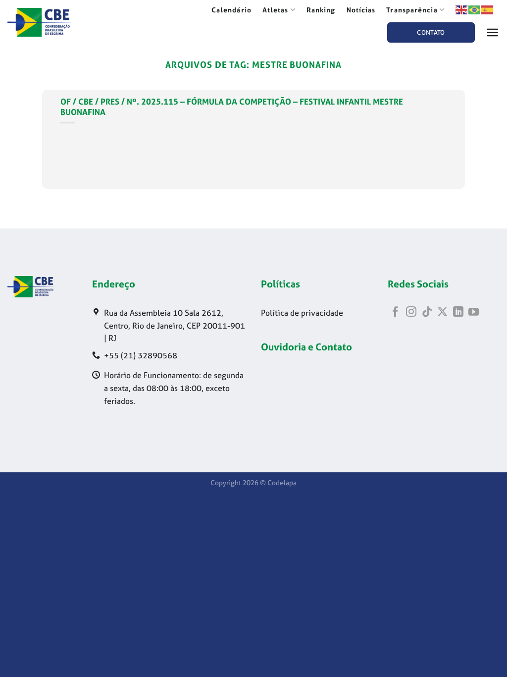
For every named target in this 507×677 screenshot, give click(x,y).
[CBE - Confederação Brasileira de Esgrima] (54, 22)
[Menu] (493, 32)
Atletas (275, 10)
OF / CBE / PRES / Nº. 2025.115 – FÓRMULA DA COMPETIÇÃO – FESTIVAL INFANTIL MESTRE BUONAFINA (231, 107)
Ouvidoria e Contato (306, 346)
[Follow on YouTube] (473, 312)
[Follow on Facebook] (395, 312)
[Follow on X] (442, 312)
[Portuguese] (474, 9)
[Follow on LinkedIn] (458, 312)
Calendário (231, 10)
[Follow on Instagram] (411, 312)
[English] (462, 9)
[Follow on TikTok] (427, 312)
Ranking (321, 10)
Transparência (411, 10)
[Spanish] (487, 9)
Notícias (361, 10)
